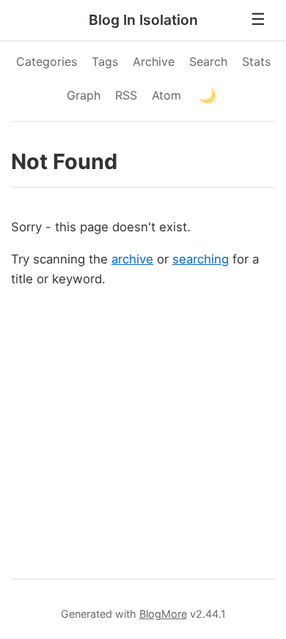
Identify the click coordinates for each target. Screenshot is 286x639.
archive (132, 259)
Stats (256, 61)
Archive (154, 61)
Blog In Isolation (143, 20)
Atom (166, 95)
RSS (126, 95)
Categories (46, 61)
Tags (105, 61)
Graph (83, 95)
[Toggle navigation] (258, 20)
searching (200, 259)
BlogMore (163, 614)
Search (208, 61)
